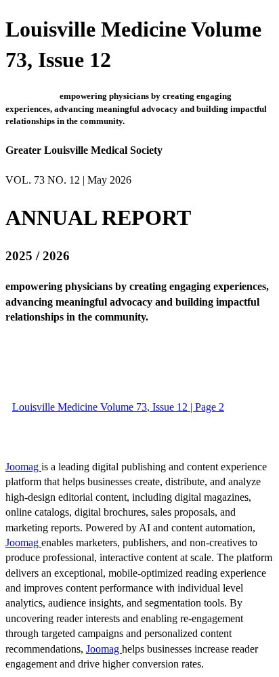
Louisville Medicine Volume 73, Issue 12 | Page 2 (118, 407)
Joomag (23, 466)
